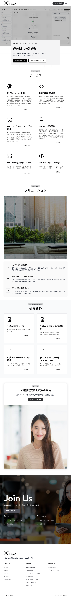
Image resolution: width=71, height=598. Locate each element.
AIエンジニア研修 (31, 582)
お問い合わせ (7, 579)
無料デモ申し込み (36, 61)
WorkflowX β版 (30, 567)
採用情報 (6, 570)
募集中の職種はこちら (12, 511)
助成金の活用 (29, 585)
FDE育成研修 (30, 570)
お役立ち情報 (52, 567)
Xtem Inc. (11, 595)
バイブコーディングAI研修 (33, 573)
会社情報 (6, 567)
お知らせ (6, 573)
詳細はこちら (19, 61)
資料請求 (6, 576)
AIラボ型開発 (29, 576)
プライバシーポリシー (54, 570)
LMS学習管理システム (32, 579)
